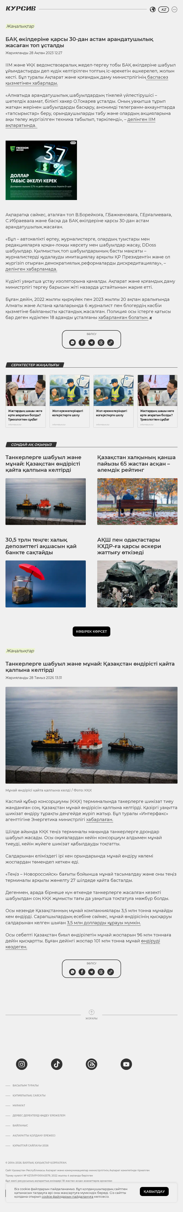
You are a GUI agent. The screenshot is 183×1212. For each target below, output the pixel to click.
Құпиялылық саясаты (29, 1095)
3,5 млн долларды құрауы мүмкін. (104, 922)
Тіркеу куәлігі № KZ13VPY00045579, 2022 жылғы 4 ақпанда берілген (49, 1175)
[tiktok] (56, 1064)
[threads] (91, 1064)
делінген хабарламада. (31, 269)
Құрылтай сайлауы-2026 (30, 1145)
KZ (163, 9)
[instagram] (21, 1064)
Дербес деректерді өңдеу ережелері (39, 1115)
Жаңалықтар (20, 26)
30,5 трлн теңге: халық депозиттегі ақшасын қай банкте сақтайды (40, 546)
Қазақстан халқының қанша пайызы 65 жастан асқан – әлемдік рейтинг (136, 463)
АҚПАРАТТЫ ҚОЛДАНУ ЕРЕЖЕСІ (34, 1135)
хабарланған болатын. (123, 317)
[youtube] (126, 1064)
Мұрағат (19, 1105)
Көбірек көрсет (91, 631)
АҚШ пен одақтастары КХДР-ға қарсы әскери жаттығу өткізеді (129, 546)
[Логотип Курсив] (20, 8)
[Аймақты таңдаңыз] (153, 9)
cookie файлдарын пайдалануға (67, 1196)
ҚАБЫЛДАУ (154, 1191)
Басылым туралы (26, 1085)
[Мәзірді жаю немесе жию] (174, 9)
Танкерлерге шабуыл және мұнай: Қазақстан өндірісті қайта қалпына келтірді (43, 463)
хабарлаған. (99, 819)
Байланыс (20, 1125)
